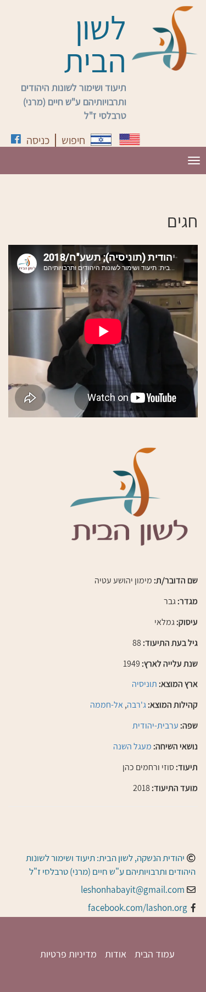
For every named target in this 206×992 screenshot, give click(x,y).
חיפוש (73, 140)
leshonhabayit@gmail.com (133, 890)
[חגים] (101, 140)
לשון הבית (95, 44)
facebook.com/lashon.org (137, 908)
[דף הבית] (165, 38)
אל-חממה (106, 704)
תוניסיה (144, 684)
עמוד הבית (155, 954)
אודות (115, 954)
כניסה (37, 140)
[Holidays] (129, 139)
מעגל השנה (132, 746)
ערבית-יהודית (155, 725)
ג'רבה (136, 704)
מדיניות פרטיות (68, 954)
